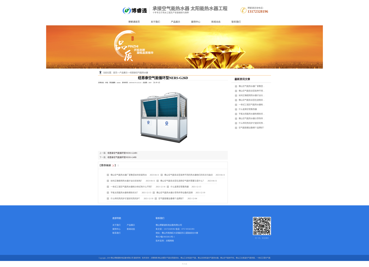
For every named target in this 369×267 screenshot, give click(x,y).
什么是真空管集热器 (180, 187)
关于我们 (155, 22)
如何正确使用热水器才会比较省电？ (127, 181)
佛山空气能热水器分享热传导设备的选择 (174, 193)
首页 (115, 73)
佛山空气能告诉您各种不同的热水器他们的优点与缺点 (188, 175)
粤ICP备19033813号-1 (165, 237)
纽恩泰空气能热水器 (139, 73)
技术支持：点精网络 (165, 241)
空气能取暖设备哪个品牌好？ (171, 198)
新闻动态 (216, 22)
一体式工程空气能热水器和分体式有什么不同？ (132, 187)
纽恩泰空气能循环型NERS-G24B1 (122, 153)
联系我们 (236, 22)
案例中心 (195, 22)
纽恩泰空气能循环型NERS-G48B (122, 157)
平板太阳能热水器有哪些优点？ (125, 193)
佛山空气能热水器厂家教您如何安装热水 (129, 175)
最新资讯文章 (242, 79)
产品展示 (175, 22)
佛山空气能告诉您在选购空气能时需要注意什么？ (182, 181)
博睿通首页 (134, 22)
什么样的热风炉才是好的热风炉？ (126, 198)
